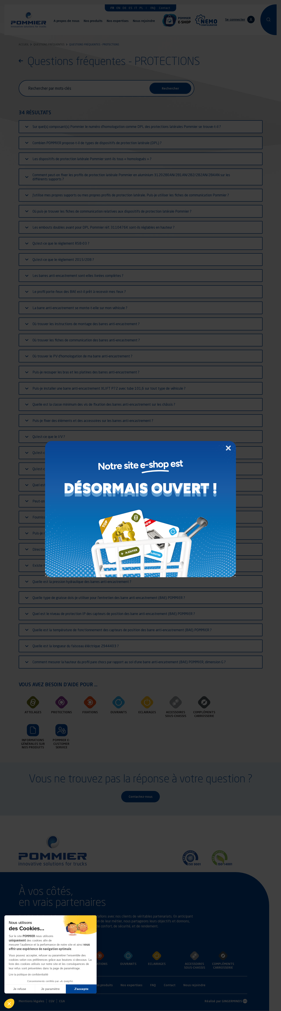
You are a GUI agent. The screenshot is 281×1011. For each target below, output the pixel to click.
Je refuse (19, 989)
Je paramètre (50, 989)
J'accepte (81, 989)
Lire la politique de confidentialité (28, 974)
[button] (9, 1003)
